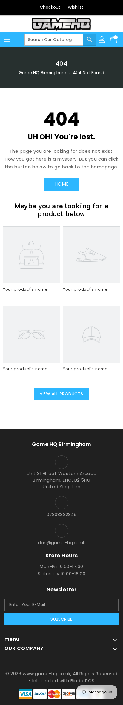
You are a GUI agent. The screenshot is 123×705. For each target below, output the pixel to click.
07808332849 (61, 514)
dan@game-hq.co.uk (61, 542)
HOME (61, 184)
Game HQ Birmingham (43, 73)
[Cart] (114, 40)
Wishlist (76, 7)
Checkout (50, 7)
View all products (61, 394)
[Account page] (102, 40)
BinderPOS (82, 680)
